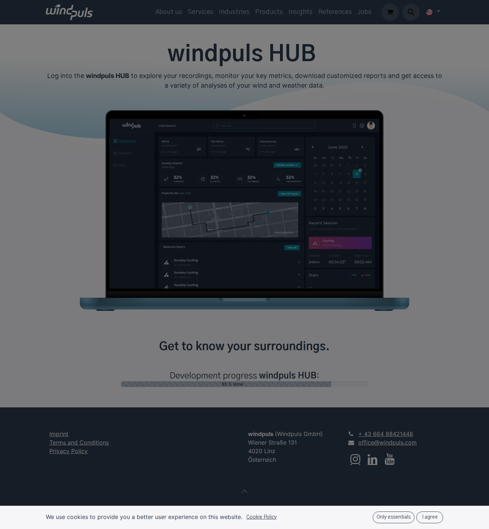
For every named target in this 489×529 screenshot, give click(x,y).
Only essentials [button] (394, 517)
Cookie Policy (261, 517)
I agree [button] (430, 517)
